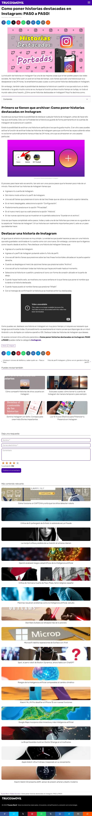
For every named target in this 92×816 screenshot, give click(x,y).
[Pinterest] (18, 22)
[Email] (43, 22)
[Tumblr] (28, 22)
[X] (13, 22)
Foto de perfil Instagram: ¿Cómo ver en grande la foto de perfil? (68, 361)
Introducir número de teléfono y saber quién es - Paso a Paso (23, 361)
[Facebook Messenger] (8, 22)
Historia (4, 345)
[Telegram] (38, 22)
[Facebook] (3, 22)
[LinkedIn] (33, 22)
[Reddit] (48, 22)
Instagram (11, 345)
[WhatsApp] (23, 22)
